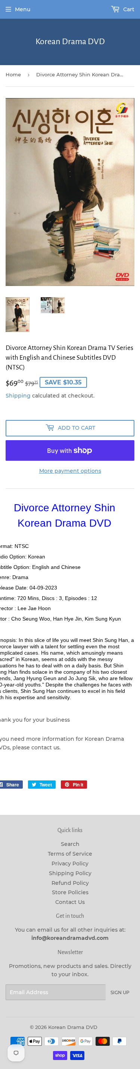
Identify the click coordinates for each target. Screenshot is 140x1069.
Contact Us (70, 902)
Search (70, 844)
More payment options (70, 471)
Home (13, 74)
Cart (128, 9)
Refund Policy (70, 883)
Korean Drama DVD (70, 41)
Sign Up (120, 992)
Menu (22, 9)
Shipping (18, 395)
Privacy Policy (70, 863)
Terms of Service (70, 853)
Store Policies (70, 892)
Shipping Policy (70, 873)
